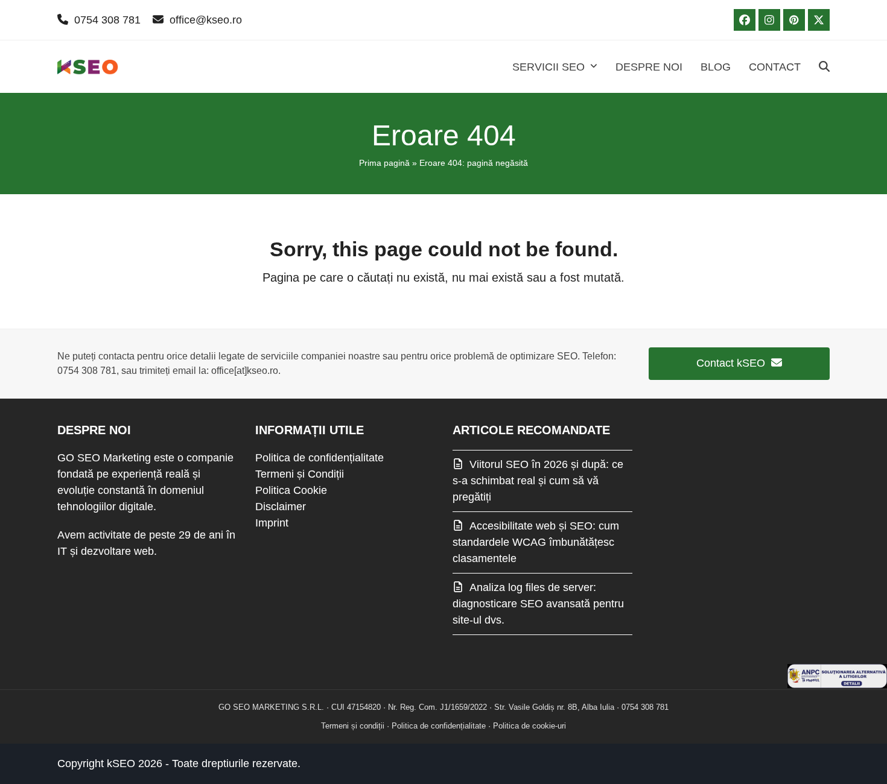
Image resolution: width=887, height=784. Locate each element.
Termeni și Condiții (299, 474)
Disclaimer (280, 507)
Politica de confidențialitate (319, 458)
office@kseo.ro (206, 20)
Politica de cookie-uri (529, 725)
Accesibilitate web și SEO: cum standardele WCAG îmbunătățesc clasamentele (536, 542)
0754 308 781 (107, 20)
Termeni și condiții (352, 725)
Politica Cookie (291, 490)
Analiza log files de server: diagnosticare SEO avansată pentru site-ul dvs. (538, 603)
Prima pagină (384, 163)
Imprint (271, 523)
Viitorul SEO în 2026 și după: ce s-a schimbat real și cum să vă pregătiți (538, 480)
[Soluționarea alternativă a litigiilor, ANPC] (837, 684)
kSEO (121, 763)
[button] (824, 67)
